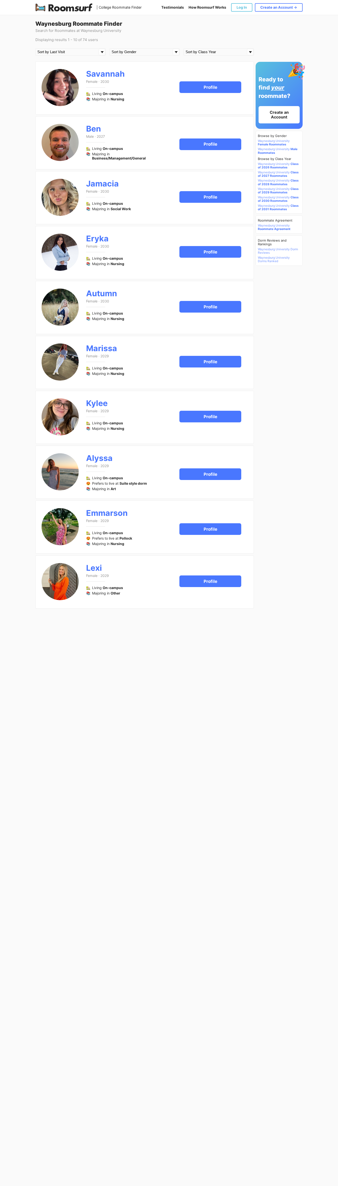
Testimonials (172, 7)
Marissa (101, 348)
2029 (104, 356)
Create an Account (279, 114)
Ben (93, 129)
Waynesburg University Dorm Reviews (278, 251)
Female (91, 81)
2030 (104, 81)
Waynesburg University (274, 142)
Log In (242, 7)
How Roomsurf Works (207, 7)
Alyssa (99, 458)
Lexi (94, 568)
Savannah (105, 74)
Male (90, 136)
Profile (210, 87)
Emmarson (107, 513)
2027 (101, 136)
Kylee (97, 403)
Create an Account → (278, 7)
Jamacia (102, 183)
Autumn (101, 293)
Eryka (97, 238)
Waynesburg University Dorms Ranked (274, 259)
